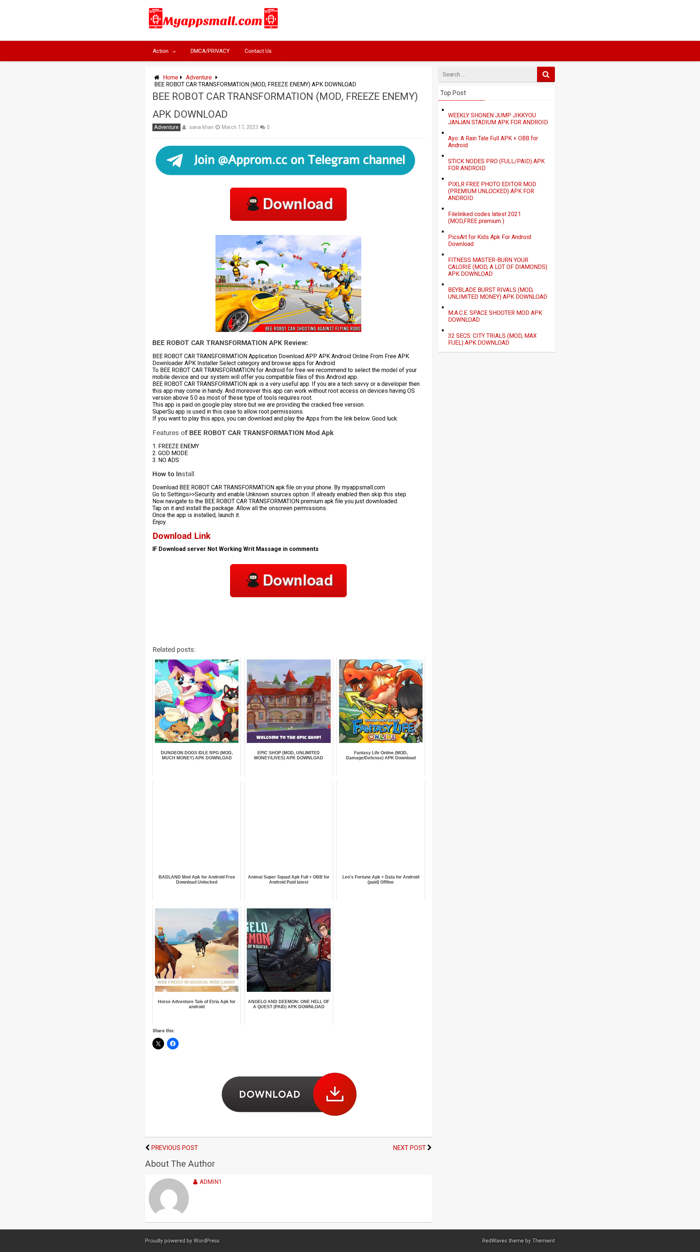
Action (160, 51)
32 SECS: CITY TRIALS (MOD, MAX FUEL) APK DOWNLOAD (492, 339)
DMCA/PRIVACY (210, 51)
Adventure (199, 77)
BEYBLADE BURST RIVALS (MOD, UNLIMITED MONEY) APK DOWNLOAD (497, 293)
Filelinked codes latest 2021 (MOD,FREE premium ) (484, 217)
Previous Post (174, 1147)
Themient (543, 1241)
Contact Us (258, 51)
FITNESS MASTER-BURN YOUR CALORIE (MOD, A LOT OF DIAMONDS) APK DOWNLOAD (497, 267)
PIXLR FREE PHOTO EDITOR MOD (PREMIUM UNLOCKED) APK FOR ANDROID (492, 191)
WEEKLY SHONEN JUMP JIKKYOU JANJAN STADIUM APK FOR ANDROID (498, 119)
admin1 (211, 1181)
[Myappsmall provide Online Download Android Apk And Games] (213, 29)
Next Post (409, 1147)
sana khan (201, 127)
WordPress (206, 1241)
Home (170, 77)
